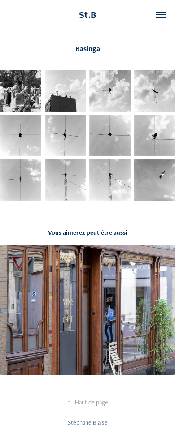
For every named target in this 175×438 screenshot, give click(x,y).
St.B (87, 15)
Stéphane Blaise (88, 422)
